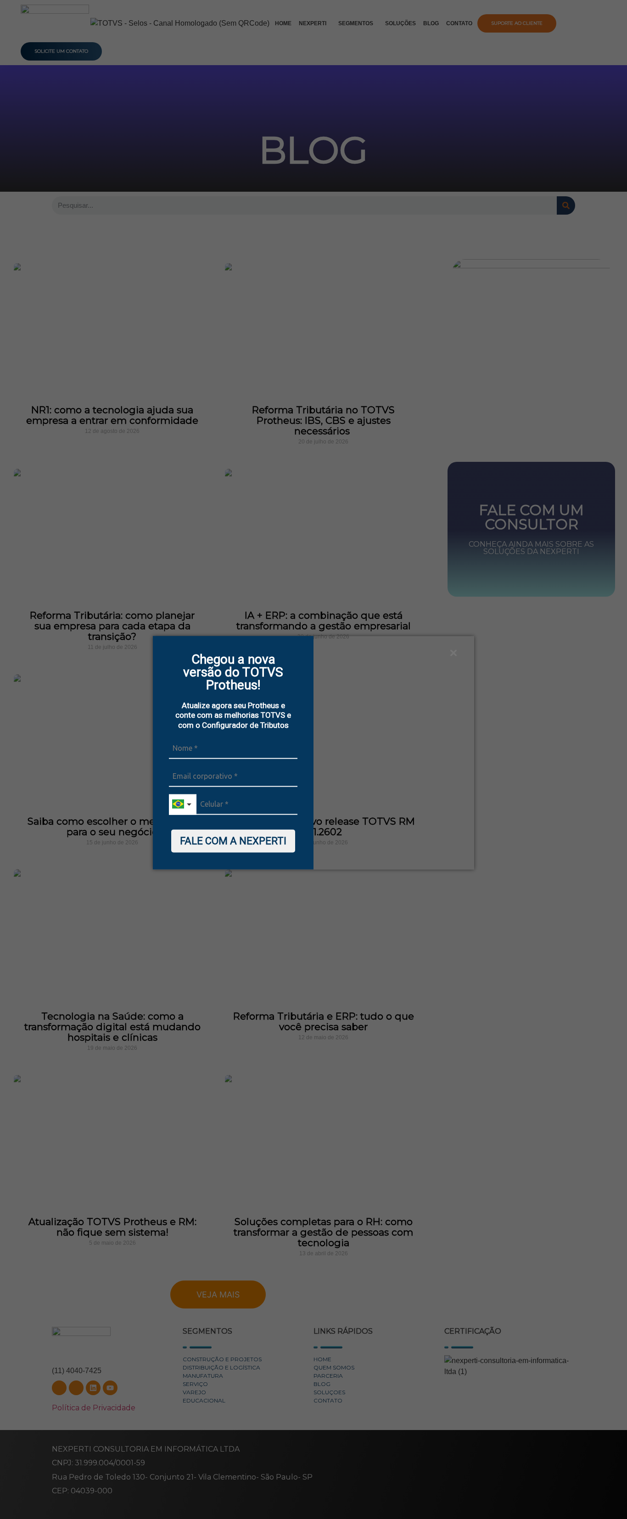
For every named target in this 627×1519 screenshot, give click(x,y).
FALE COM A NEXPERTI (233, 841)
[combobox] (182, 804)
